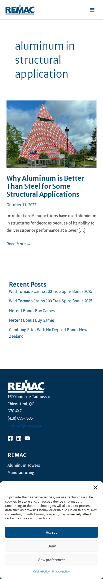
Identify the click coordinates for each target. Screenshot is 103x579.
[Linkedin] (19, 438)
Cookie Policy (41, 571)
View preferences (52, 559)
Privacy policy (61, 571)
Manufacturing (21, 472)
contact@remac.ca (24, 425)
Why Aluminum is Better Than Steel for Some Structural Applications (45, 186)
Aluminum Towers (24, 465)
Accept (51, 532)
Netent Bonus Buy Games (32, 310)
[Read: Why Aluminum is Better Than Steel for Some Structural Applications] (51, 134)
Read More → (18, 244)
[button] (95, 487)
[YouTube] (27, 438)
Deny (52, 546)
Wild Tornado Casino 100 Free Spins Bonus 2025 (50, 291)
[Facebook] (10, 438)
